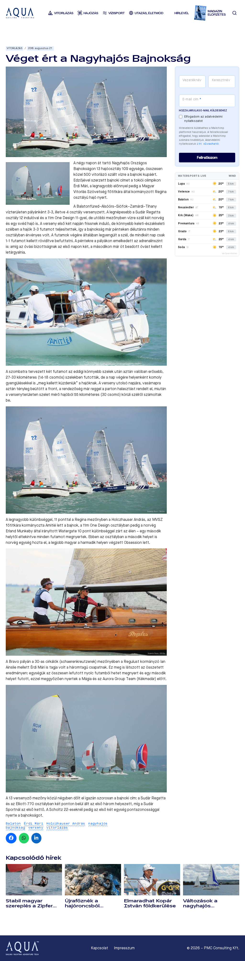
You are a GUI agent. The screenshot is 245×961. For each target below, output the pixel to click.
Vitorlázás (14, 48)
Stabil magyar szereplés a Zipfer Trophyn (29, 906)
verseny (35, 827)
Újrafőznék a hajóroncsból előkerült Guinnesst (90, 906)
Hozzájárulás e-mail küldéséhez (203, 110)
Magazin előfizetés (217, 13)
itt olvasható (207, 144)
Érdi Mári (33, 823)
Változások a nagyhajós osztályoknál (200, 906)
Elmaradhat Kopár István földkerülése (150, 903)
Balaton (13, 823)
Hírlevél (181, 13)
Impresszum (124, 948)
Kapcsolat (99, 948)
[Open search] (234, 13)
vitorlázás (57, 827)
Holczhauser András (65, 823)
